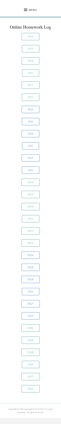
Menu (33, 10)
